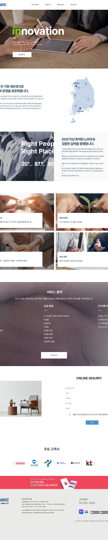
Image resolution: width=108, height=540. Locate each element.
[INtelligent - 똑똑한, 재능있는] (42, 40)
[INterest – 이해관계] (51, 40)
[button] (35, 4)
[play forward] (94, 463)
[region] (49, 91)
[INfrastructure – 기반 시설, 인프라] (48, 40)
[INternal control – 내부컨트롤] (57, 40)
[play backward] (14, 463)
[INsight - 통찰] (40, 40)
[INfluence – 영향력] (45, 40)
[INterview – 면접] (54, 40)
